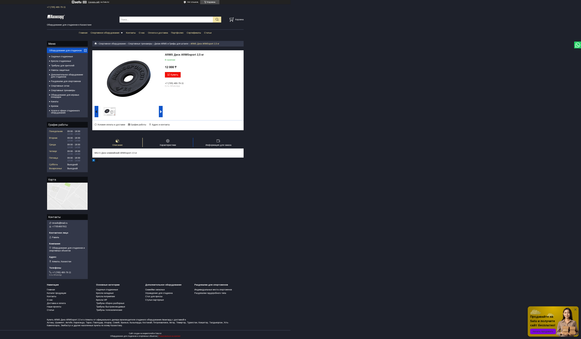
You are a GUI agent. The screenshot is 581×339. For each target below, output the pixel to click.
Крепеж (54, 106)
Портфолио (177, 32)
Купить (174, 74)
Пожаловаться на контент (169, 336)
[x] (97, 161)
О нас (142, 32)
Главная (83, 32)
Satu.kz (158, 333)
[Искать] (217, 20)
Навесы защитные (60, 70)
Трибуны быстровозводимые (110, 306)
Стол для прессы (153, 296)
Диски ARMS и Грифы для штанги (171, 43)
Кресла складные (105, 293)
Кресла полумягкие (105, 296)
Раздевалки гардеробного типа (210, 293)
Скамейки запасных (155, 289)
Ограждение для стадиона (159, 293)
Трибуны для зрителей (62, 65)
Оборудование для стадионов (65, 50)
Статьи (208, 32)
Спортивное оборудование (105, 32)
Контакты (131, 32)
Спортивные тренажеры (140, 43)
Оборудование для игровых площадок (65, 96)
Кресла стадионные (61, 61)
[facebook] (93, 161)
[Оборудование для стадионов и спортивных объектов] (81, 16)
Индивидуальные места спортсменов (213, 289)
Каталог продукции (56, 293)
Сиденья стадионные (62, 56)
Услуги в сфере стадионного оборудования (65, 111)
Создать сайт (94, 2)
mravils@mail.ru (59, 223)
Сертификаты (194, 32)
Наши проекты (54, 306)
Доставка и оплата (56, 303)
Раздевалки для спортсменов (66, 81)
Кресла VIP (101, 300)
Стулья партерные (154, 300)
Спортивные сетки (60, 86)
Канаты (54, 101)
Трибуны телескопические (109, 310)
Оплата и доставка (158, 32)
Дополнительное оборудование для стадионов (67, 75)
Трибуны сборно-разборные (110, 303)
